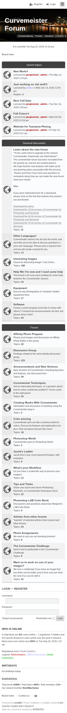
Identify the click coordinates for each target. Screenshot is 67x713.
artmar (29, 88)
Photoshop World (24, 438)
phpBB (18, 703)
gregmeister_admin (36, 75)
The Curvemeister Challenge (31, 545)
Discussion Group (24, 350)
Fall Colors (20, 113)
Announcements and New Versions (35, 366)
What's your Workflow (27, 467)
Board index (8, 695)
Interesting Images (25, 258)
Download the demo (23, 206)
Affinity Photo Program (27, 334)
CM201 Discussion (36, 654)
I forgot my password (12, 618)
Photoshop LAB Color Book (31, 500)
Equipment (20, 288)
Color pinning (22, 418)
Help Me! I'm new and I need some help (38, 271)
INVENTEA (38, 709)
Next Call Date (22, 100)
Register (20, 588)
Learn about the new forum (30, 149)
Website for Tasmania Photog (32, 126)
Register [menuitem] (38, 4)
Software (19, 304)
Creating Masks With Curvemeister (35, 402)
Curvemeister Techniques (29, 382)
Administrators (18, 654)
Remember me (44, 618)
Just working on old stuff (29, 84)
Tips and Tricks (23, 484)
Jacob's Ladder (23, 451)
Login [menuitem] (53, 4)
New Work (19, 71)
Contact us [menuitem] (24, 695)
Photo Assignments (25, 532)
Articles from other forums (30, 516)
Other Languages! (24, 235)
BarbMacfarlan (31, 688)
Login (6, 588)
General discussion (34, 143)
